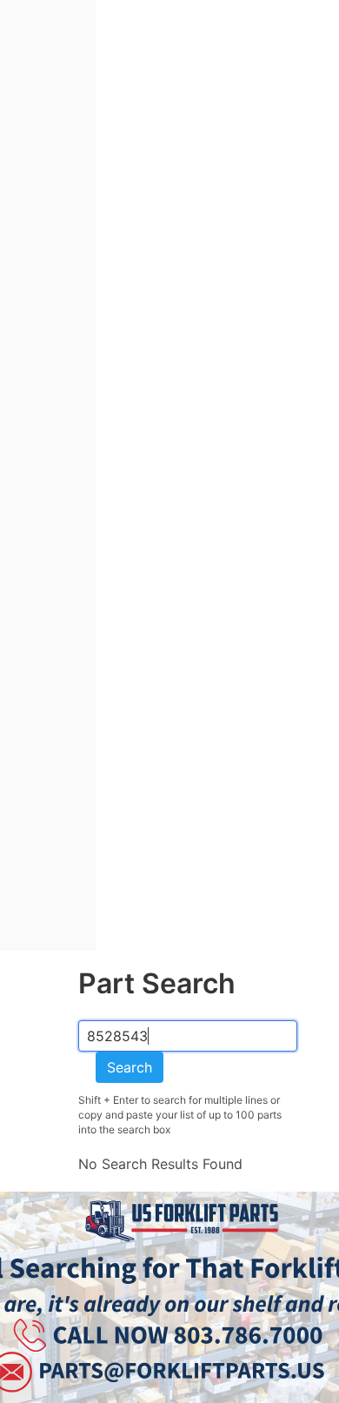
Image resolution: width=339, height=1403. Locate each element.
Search (129, 1067)
